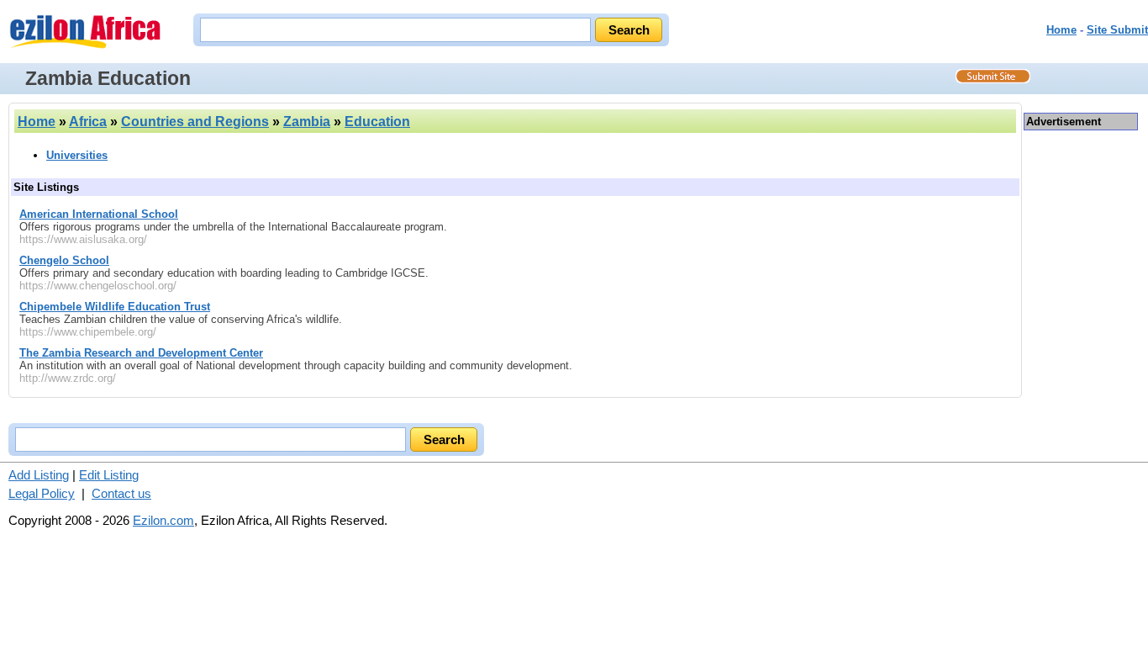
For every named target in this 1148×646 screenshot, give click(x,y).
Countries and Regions (195, 121)
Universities (77, 155)
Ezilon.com (163, 520)
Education (377, 121)
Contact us (121, 493)
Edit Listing (109, 475)
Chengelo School (64, 260)
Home (1061, 30)
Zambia (306, 121)
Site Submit (1117, 30)
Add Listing (38, 475)
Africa (88, 121)
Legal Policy (41, 493)
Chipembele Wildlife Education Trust (114, 306)
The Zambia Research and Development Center (141, 353)
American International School (98, 214)
